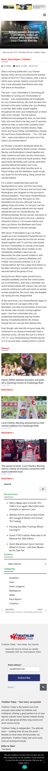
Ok (24, 767)
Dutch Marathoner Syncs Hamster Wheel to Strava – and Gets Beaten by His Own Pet (26, 547)
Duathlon (14, 577)
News (4, 59)
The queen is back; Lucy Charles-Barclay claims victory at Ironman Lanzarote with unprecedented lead (23, 469)
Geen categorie (17, 586)
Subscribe (24, 677)
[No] (43, 761)
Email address (14, 665)
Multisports (15, 590)
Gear (11, 582)
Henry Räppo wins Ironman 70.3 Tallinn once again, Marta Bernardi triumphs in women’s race (26, 506)
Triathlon (26, 59)
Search (7, 484)
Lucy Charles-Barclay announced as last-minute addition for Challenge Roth (23, 424)
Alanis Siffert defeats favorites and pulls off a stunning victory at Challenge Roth (22, 381)
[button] (44, 14)
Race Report (14, 59)
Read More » (7, 389)
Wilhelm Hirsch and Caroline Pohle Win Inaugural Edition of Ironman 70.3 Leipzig (26, 518)
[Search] (43, 489)
